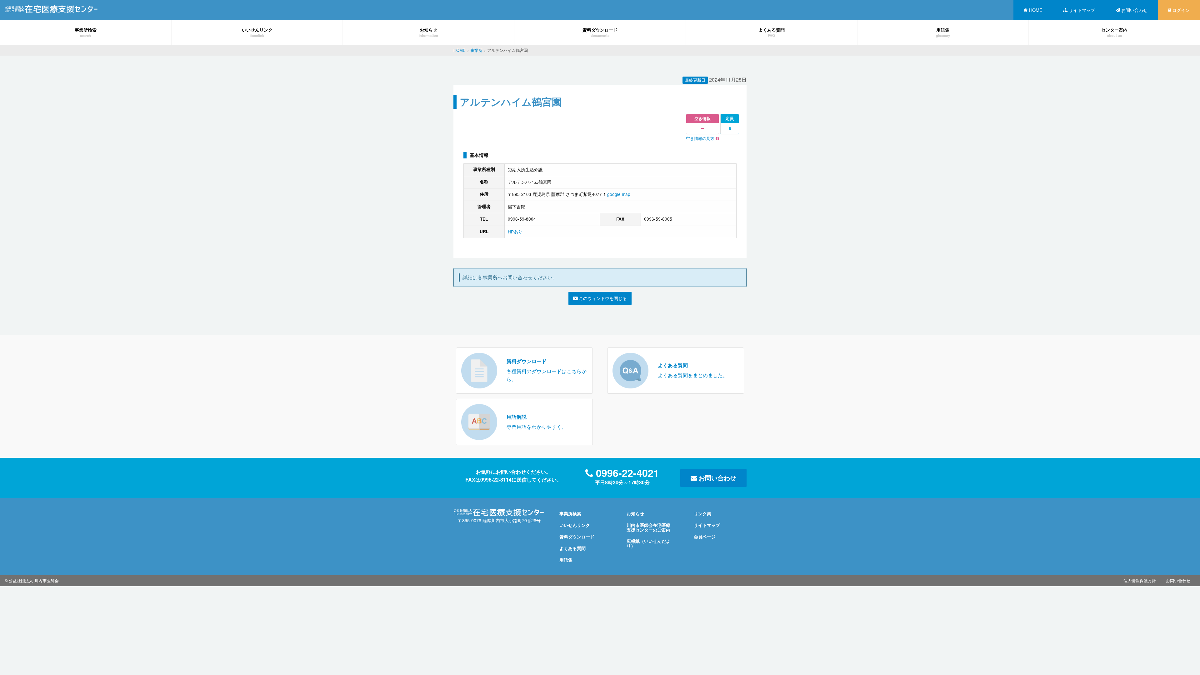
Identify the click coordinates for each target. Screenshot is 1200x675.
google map (618, 194)
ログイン (1181, 10)
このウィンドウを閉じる (602, 298)
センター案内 (1114, 32)
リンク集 (702, 513)
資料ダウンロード (600, 32)
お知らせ (428, 32)
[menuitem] (1033, 10)
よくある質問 (771, 32)
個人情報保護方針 (1139, 580)
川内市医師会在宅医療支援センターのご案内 (648, 527)
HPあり (515, 231)
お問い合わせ (1134, 10)
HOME (1035, 10)
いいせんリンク (257, 32)
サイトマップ (1082, 10)
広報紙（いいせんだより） (648, 543)
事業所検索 (86, 32)
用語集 (943, 32)
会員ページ (705, 536)
